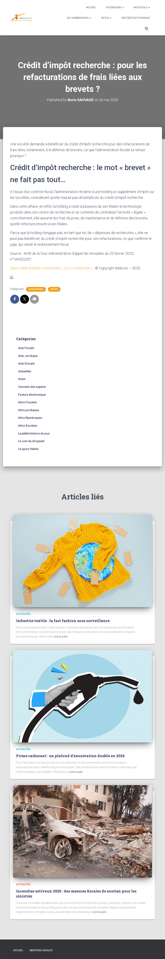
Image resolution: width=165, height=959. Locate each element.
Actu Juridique (28, 355)
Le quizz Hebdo (28, 449)
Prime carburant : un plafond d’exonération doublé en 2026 (70, 755)
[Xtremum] (21, 18)
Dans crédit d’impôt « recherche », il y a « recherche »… (52, 268)
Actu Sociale (26, 363)
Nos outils (141, 7)
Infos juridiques (28, 410)
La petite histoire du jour (34, 433)
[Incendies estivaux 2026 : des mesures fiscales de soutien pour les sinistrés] (82, 831)
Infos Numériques (30, 417)
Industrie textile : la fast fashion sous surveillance (63, 620)
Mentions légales (41, 950)
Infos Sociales (27, 425)
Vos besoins (114, 7)
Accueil (91, 7)
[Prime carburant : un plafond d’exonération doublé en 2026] (82, 695)
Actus (105, 17)
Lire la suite (60, 636)
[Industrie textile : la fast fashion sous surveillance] (82, 560)
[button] (123, 7)
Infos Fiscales (27, 402)
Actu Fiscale (36, 289)
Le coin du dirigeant (31, 441)
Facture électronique (136, 17)
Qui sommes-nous (78, 17)
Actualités (24, 371)
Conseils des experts (32, 386)
